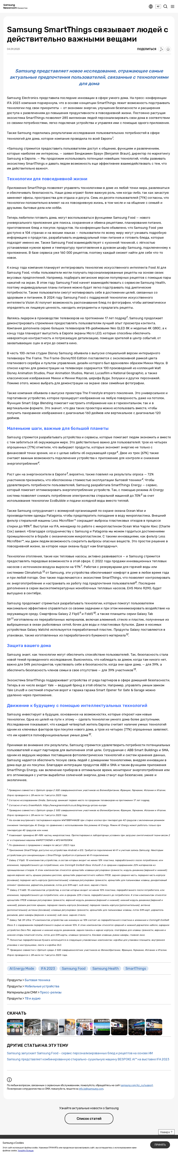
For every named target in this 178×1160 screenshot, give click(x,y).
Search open (165, 6)
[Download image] (15, 1027)
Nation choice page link (150, 6)
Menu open (172, 6)
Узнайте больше (25, 1150)
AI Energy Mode (22, 968)
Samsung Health (105, 968)
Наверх (165, 1132)
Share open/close (161, 49)
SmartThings (136, 968)
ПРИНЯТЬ (160, 1144)
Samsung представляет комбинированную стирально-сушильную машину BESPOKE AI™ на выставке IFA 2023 (88, 1059)
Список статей (89, 1118)
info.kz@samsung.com (91, 1088)
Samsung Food (74, 968)
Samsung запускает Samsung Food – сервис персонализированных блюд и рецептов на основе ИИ (80, 1053)
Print (168, 49)
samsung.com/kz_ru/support (137, 1085)
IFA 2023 (48, 968)
